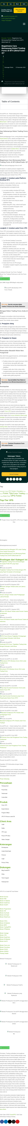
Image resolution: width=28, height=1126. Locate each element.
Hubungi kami (5, 881)
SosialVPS (13, 1114)
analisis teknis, (15, 148)
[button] (25, 101)
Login (3, 824)
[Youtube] (20, 479)
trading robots (4, 426)
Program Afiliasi (5, 812)
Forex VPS (8, 411)
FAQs (3, 874)
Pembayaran (5, 847)
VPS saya (4, 832)
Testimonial (4, 793)
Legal (3, 858)
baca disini (3, 1109)
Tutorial (9, 38)
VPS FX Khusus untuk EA (8, 816)
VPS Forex (16, 495)
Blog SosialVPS (6, 870)
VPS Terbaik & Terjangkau (15, 491)
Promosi (4, 855)
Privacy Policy (5, 862)
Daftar (3, 828)
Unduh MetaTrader (6, 851)
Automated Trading (4, 491)
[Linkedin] (10, 479)
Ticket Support (5, 878)
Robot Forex (6, 496)
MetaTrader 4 (3, 121)
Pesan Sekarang (4, 779)
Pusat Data (4, 789)
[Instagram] (17, 479)
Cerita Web (4, 797)
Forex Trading (19, 493)
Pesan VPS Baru (6, 835)
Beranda (4, 38)
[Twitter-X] (14, 479)
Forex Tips (8, 493)
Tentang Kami (5, 786)
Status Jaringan (5, 839)
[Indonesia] (7, 479)
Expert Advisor (4, 138)
